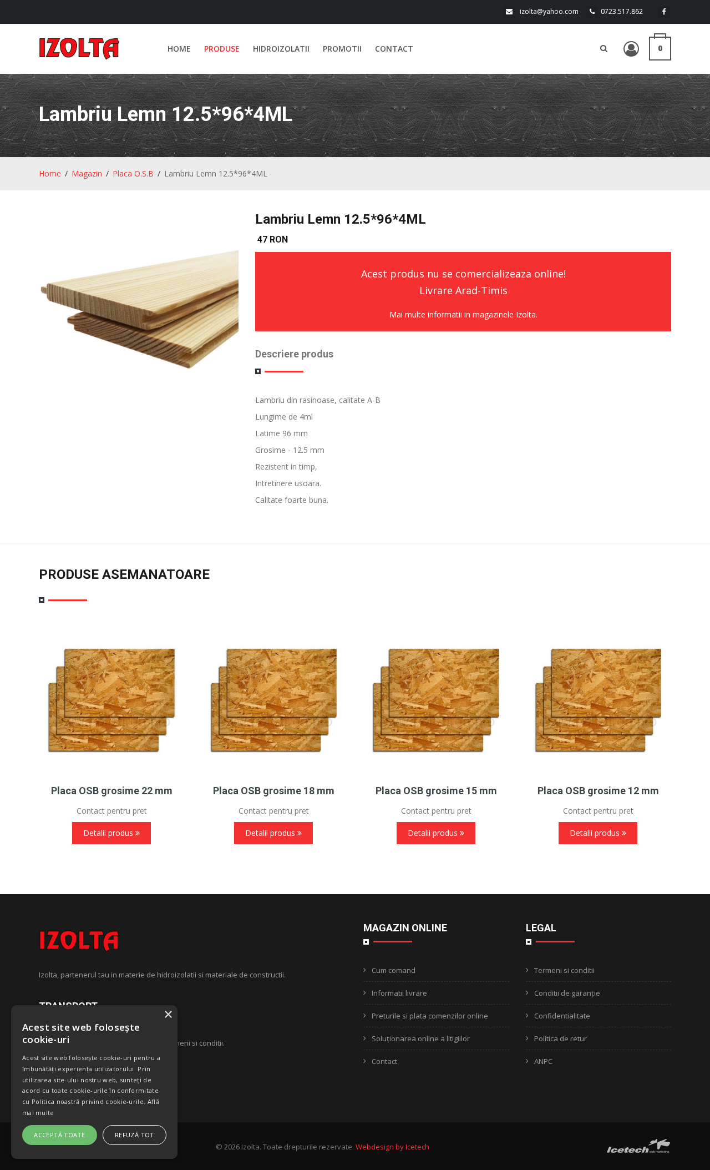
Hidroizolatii (281, 48)
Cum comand (393, 970)
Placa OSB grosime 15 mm (436, 790)
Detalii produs (109, 833)
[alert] (94, 1082)
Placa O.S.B (133, 173)
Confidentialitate (562, 1016)
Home (179, 48)
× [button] (168, 1015)
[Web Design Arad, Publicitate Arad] (638, 1145)
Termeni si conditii (564, 970)
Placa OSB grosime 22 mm (112, 790)
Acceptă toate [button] (59, 1135)
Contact (394, 48)
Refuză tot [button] (134, 1135)
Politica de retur (560, 1038)
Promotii (342, 48)
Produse (222, 48)
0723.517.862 (622, 11)
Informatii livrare (399, 993)
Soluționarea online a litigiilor (421, 1038)
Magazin (87, 173)
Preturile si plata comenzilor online (430, 1016)
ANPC (543, 1061)
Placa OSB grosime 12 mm (598, 790)
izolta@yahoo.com (549, 11)
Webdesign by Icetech (392, 1147)
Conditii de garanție (567, 993)
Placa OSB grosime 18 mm (273, 790)
